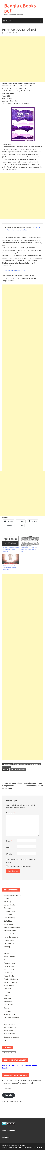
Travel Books (8, 1030)
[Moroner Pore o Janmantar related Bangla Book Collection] (10, 541)
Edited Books (9, 921)
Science (6, 1008)
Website (9, 854)
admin (17, 33)
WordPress (18, 1147)
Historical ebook (10, 930)
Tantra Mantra (9, 1024)
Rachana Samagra (10, 982)
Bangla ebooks (9, 905)
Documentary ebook (11, 1037)
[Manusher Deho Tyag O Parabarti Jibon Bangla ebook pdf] (10, 559)
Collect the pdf (7, 270)
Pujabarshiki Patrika (11, 979)
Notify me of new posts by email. (19, 866)
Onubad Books (35, 764)
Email (9, 847)
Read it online (20, 270)
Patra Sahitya (9, 969)
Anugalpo (7, 898)
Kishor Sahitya (9, 940)
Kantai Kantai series (11, 937)
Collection (8, 914)
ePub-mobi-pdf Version (12, 895)
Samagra (7, 995)
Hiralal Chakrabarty (21, 764)
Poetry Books (9, 976)
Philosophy (8, 973)
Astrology (7, 902)
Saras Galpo (8, 1002)
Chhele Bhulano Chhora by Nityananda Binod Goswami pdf (12, 785)
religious (6, 767)
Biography (8, 908)
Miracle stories (9, 957)
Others (6, 1040)
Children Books (9, 911)
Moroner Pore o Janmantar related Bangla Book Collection (10, 549)
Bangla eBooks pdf (20, 8)
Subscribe (8, 1095)
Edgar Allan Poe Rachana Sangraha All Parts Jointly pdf (29, 549)
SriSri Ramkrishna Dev (12, 1018)
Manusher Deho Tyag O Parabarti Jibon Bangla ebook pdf (9, 567)
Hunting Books (9, 934)
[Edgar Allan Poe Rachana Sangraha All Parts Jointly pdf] (30, 541)
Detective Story (9, 918)
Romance (7, 989)
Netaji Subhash (9, 966)
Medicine (7, 953)
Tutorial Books (9, 1034)
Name (9, 841)
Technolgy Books (10, 1027)
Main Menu (9, 21)
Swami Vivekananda (11, 1021)
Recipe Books (9, 985)
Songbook (7, 1011)
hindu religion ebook (18, 769)
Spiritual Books (9, 1014)
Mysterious (8, 960)
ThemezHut (39, 1147)
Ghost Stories (9, 924)
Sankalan (7, 998)
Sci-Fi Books (8, 1005)
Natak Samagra (9, 963)
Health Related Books (12, 927)
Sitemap (7, 947)
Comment (10, 813)
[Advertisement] (22, 59)
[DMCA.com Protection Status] (8, 1123)
